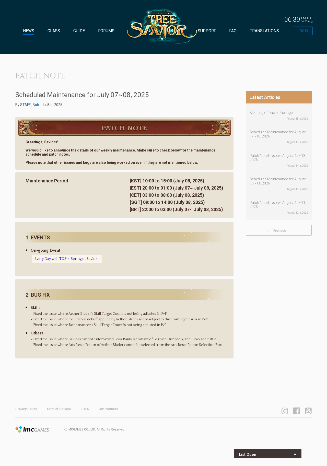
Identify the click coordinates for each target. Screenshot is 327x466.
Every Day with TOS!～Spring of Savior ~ (67, 259)
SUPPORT (207, 30)
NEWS (28, 30)
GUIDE (79, 30)
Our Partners (108, 409)
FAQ (233, 30)
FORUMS (106, 30)
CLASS (54, 30)
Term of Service (58, 409)
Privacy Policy (26, 409)
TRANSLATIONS (264, 30)
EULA (85, 409)
